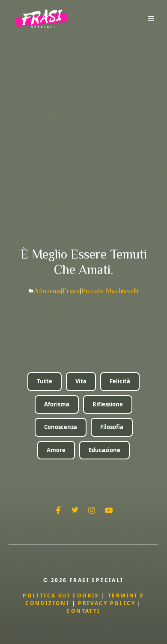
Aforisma (47, 290)
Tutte (44, 381)
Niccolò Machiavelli (109, 290)
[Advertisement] (83, 124)
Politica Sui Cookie (61, 595)
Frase (71, 290)
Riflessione (107, 404)
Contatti (83, 611)
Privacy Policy (107, 603)
